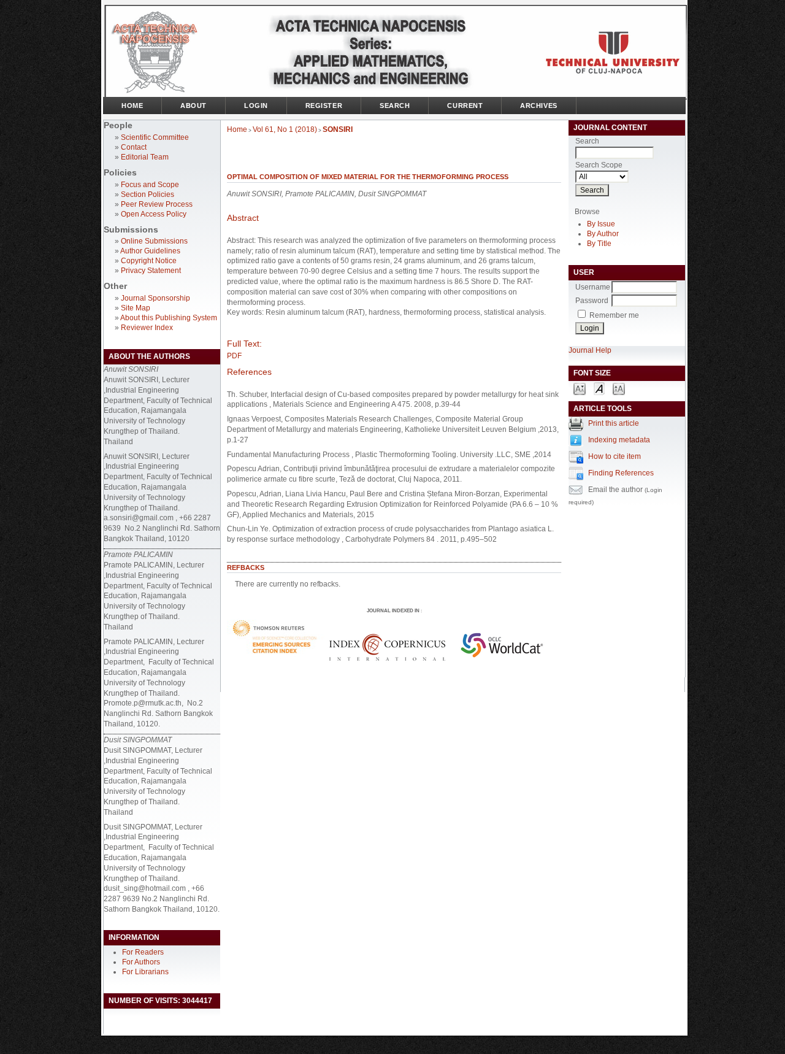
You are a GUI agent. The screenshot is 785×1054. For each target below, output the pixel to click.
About (193, 105)
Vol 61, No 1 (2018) (285, 129)
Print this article (613, 423)
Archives (538, 105)
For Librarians (145, 971)
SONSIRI (338, 129)
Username (592, 287)
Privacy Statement (151, 270)
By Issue (601, 224)
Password (591, 300)
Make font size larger (619, 388)
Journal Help (590, 350)
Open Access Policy (153, 214)
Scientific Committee (155, 137)
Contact (134, 147)
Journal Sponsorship (155, 298)
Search (395, 105)
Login (256, 105)
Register (323, 105)
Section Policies (147, 194)
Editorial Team (145, 157)
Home (132, 105)
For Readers (143, 952)
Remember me (614, 315)
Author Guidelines (150, 251)
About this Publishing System (168, 318)
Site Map (135, 308)
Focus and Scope (150, 184)
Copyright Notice (149, 260)
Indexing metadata (619, 440)
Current (465, 105)
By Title (599, 243)
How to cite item (614, 456)
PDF (234, 356)
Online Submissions (154, 241)
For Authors (141, 962)
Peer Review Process (157, 204)
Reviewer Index (147, 327)
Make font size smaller (579, 388)
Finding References (621, 473)
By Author (603, 233)
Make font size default (599, 388)
